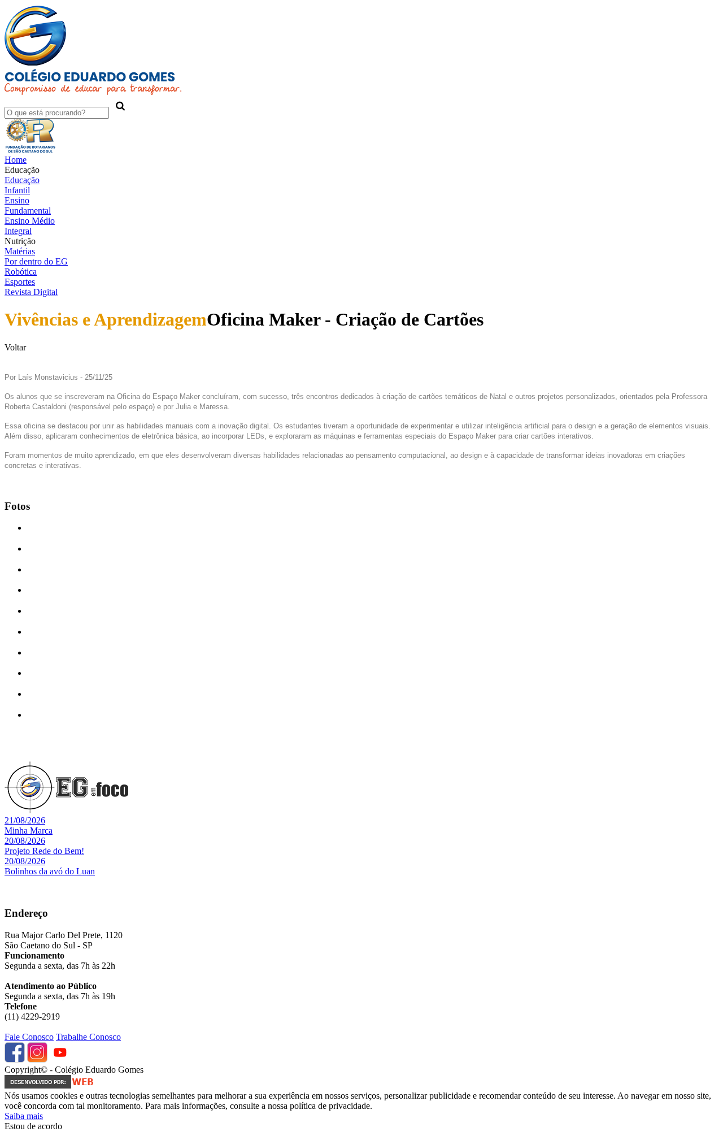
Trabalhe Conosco (88, 1037)
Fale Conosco (29, 1037)
